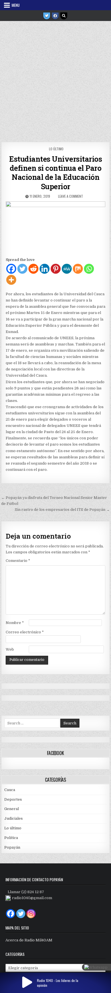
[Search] (63, 15)
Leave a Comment (70, 196)
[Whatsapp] (89, 269)
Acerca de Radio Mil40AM (28, 940)
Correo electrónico (25, 632)
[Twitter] (46, 15)
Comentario (18, 560)
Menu (16, 5)
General (11, 809)
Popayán (12, 847)
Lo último (56, 148)
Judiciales (13, 818)
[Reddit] (33, 269)
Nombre (15, 623)
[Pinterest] (56, 269)
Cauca (9, 790)
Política (11, 838)
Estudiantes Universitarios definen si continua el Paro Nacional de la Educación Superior (55, 172)
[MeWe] (67, 269)
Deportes (13, 799)
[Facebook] (55, 15)
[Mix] (78, 269)
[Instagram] (31, 913)
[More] (11, 280)
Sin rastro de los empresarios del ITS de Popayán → (62, 509)
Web (10, 649)
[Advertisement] (55, 79)
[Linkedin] (45, 269)
